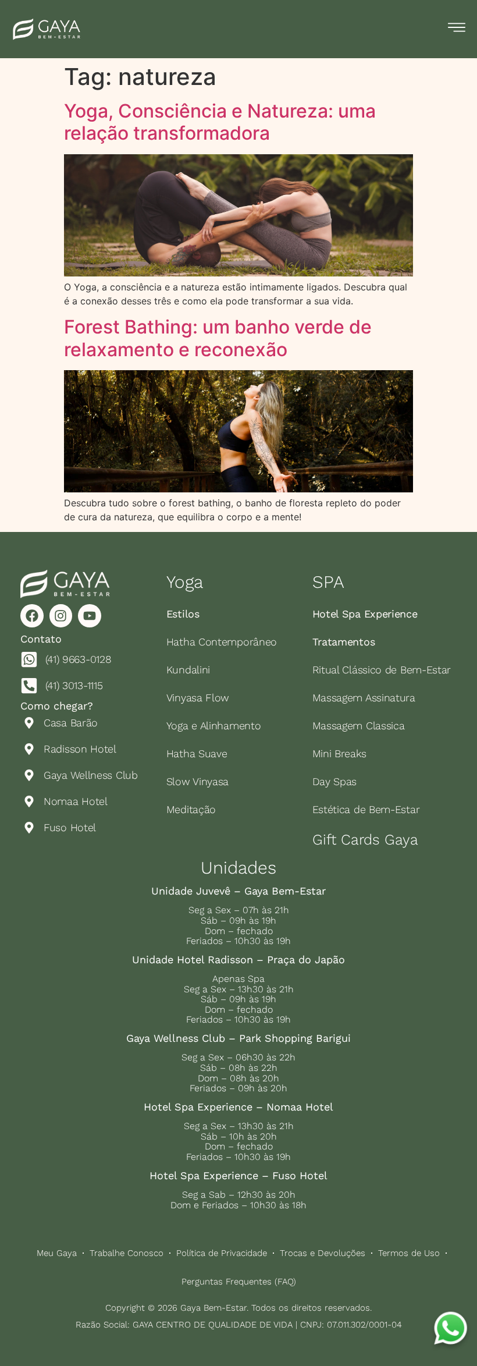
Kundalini (188, 670)
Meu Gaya (57, 1253)
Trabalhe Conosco (126, 1253)
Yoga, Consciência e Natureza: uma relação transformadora (220, 122)
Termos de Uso (409, 1253)
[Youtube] (89, 615)
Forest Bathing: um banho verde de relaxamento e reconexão (218, 337)
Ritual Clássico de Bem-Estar (381, 670)
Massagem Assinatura (363, 697)
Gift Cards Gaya (365, 839)
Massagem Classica (358, 725)
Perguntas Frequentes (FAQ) (238, 1281)
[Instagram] (61, 615)
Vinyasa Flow (197, 697)
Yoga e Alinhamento (213, 725)
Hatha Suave (196, 753)
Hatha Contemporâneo (221, 642)
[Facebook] (32, 615)
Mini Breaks (339, 753)
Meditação (191, 809)
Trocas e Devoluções (322, 1253)
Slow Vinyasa (197, 781)
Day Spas (334, 781)
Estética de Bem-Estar (366, 809)
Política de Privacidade (221, 1253)
